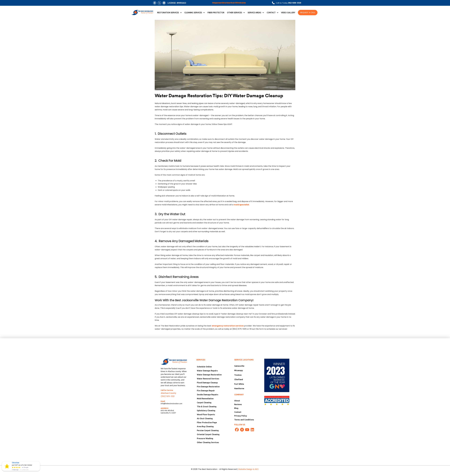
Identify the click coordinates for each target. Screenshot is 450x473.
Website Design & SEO (248, 469)
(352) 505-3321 (168, 396)
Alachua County (168, 393)
